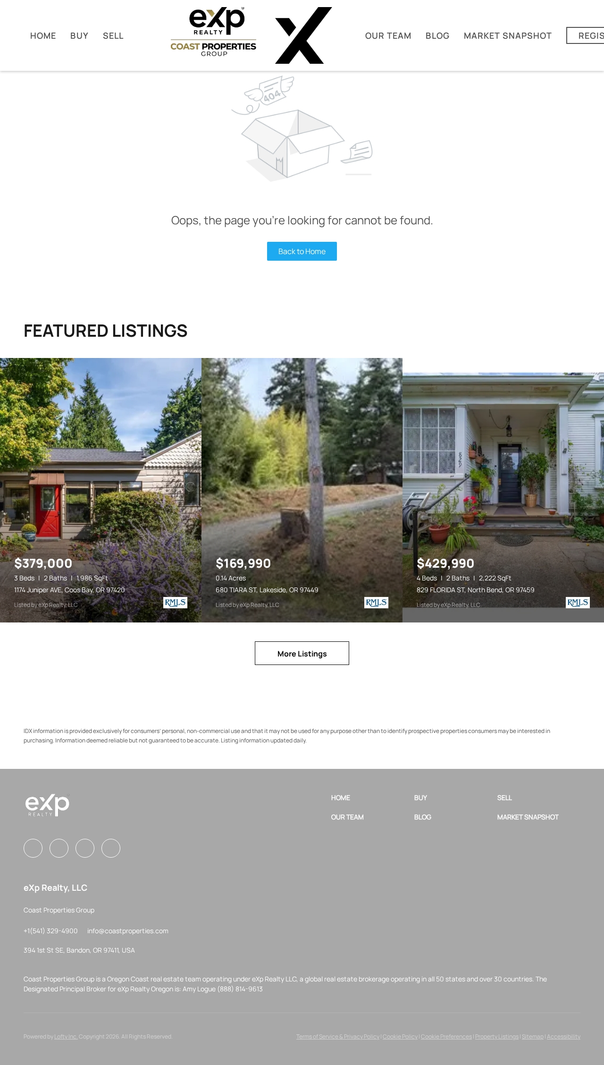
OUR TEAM (388, 35)
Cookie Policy (400, 1036)
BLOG (437, 35)
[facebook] (33, 848)
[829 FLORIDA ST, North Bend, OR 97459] (503, 490)
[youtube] (85, 848)
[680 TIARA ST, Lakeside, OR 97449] (302, 490)
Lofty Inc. (66, 1036)
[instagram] (59, 848)
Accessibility (563, 1036)
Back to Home (302, 251)
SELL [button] (113, 35)
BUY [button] (79, 35)
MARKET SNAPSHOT (508, 35)
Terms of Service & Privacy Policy (337, 1036)
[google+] (110, 848)
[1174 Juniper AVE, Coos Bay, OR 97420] (100, 490)
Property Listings (497, 1036)
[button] (372, 797)
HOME (43, 35)
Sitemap (533, 1036)
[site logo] (47, 808)
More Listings (302, 653)
